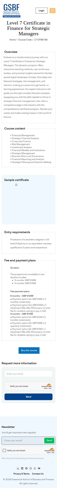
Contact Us (38, 473)
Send (28, 396)
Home (13, 39)
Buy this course (29, 350)
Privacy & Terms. (22, 473)
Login (41, 10)
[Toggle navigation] (52, 10)
